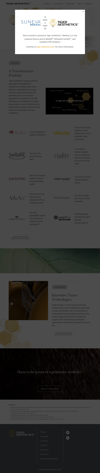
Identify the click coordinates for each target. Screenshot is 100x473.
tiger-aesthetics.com (46, 47)
